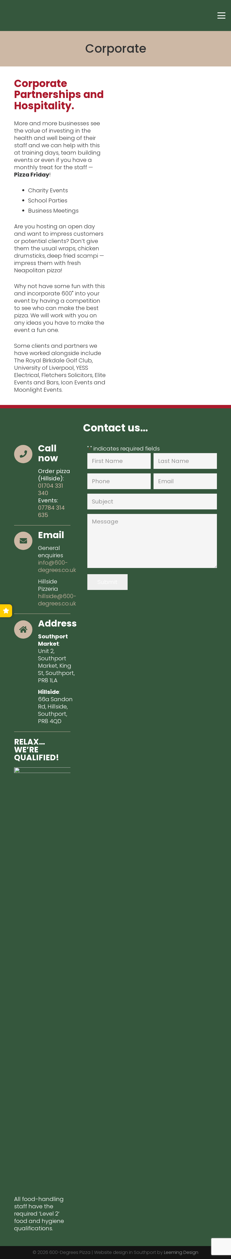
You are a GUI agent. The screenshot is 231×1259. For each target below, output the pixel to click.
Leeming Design (181, 1252)
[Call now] (26, 454)
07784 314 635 (51, 511)
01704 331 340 (50, 489)
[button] (221, 15)
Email (51, 535)
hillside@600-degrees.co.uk (57, 599)
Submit (107, 582)
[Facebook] (11, 15)
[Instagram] (23, 15)
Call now (48, 453)
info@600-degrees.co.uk (57, 566)
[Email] (26, 541)
